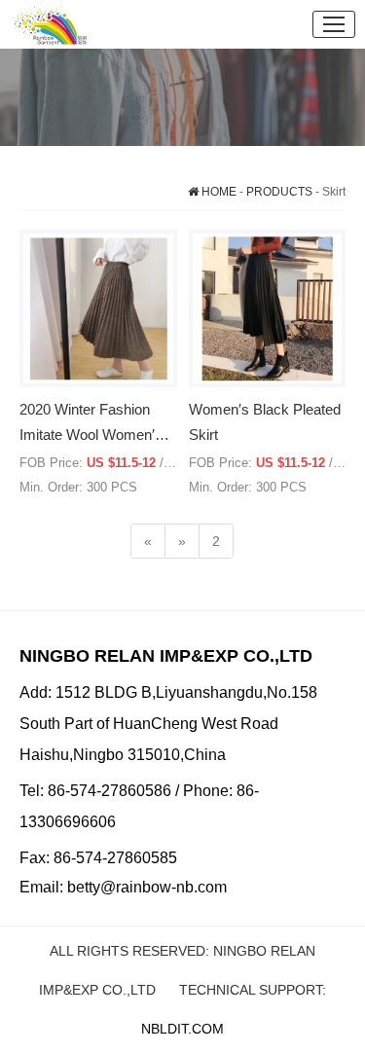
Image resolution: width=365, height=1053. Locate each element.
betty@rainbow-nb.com (147, 887)
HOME (218, 192)
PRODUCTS (279, 192)
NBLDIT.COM (182, 1028)
